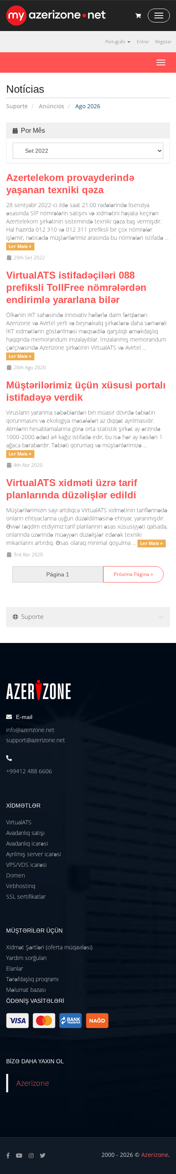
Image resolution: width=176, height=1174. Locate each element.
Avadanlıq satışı (25, 833)
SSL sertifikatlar (25, 896)
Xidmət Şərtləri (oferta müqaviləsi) (49, 947)
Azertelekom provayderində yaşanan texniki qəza (70, 183)
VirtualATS (19, 822)
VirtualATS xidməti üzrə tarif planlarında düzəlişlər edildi (71, 488)
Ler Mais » (20, 246)
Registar (163, 41)
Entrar (143, 41)
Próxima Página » (133, 574)
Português (115, 41)
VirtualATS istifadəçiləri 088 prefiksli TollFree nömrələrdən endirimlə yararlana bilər (76, 287)
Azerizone (32, 1083)
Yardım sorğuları (26, 958)
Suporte (17, 106)
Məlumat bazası (26, 989)
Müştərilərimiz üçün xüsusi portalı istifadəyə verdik (86, 391)
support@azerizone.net (35, 740)
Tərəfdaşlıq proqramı (32, 979)
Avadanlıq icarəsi (27, 843)
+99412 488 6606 (29, 771)
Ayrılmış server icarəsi (33, 854)
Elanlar (14, 968)
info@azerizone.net (30, 730)
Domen (15, 875)
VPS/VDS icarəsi (26, 864)
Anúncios (51, 106)
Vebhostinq (20, 886)
